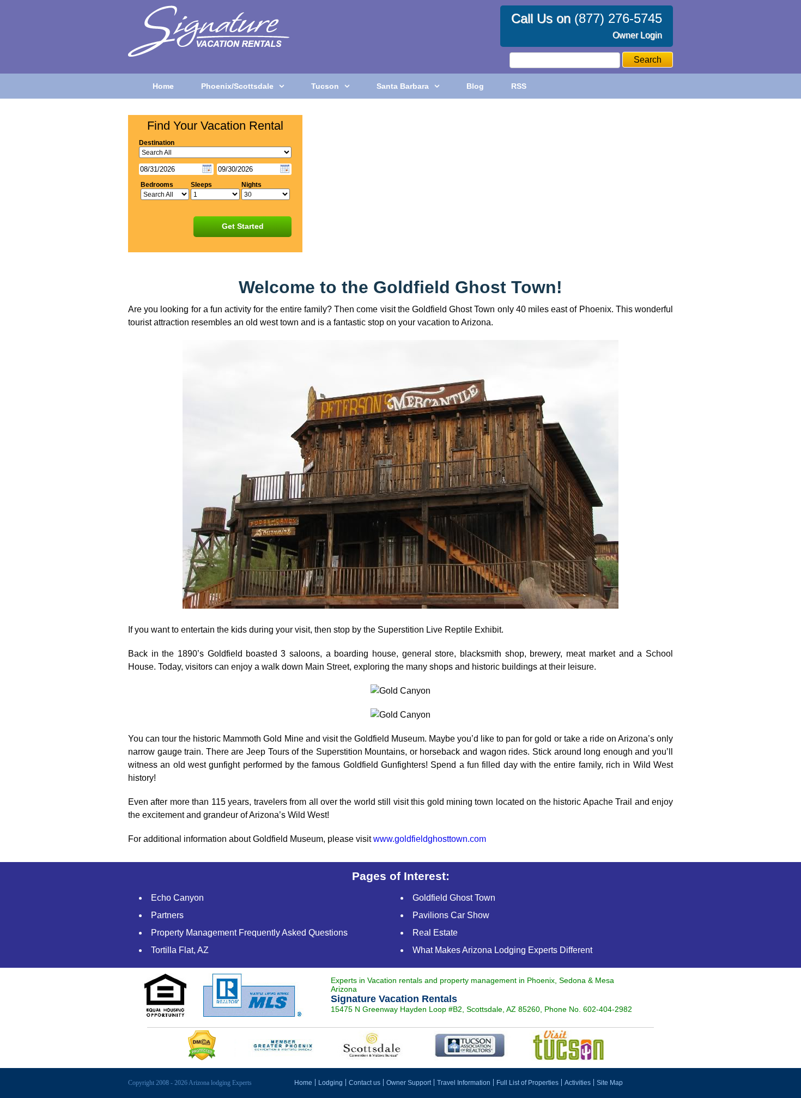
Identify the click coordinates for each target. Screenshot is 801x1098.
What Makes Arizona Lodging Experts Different (502, 950)
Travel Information (463, 1083)
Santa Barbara (403, 86)
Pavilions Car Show (450, 915)
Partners (167, 915)
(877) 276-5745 (618, 18)
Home (163, 86)
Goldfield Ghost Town (453, 897)
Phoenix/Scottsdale (237, 86)
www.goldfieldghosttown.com (429, 839)
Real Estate (435, 932)
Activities (578, 1083)
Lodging (330, 1083)
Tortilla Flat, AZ (180, 950)
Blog (475, 86)
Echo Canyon (177, 897)
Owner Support (408, 1083)
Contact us (364, 1083)
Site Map (610, 1083)
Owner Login (637, 35)
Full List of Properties (527, 1083)
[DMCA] (203, 1057)
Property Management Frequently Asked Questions (249, 932)
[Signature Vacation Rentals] (208, 53)
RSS (518, 86)
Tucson (325, 86)
